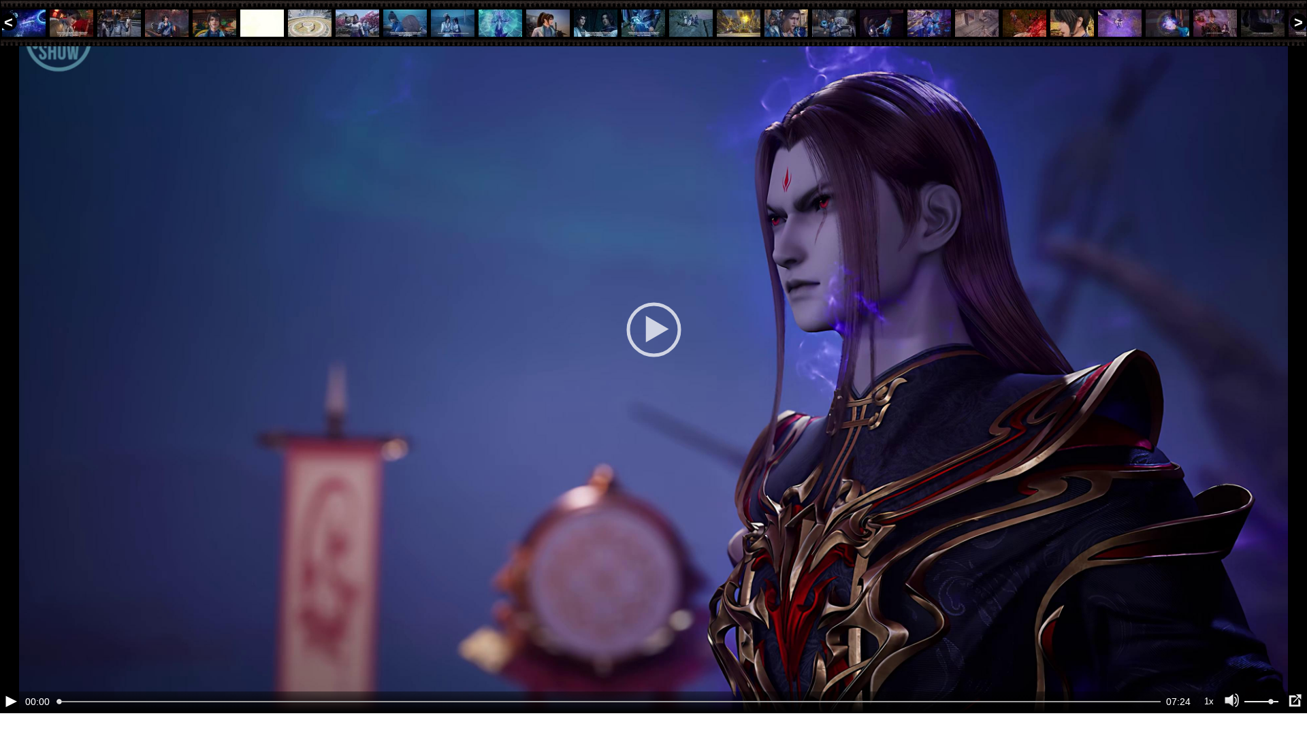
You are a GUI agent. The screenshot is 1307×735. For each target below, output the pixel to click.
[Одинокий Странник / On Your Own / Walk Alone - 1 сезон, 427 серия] (1167, 23)
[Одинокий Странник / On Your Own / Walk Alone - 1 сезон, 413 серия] (500, 23)
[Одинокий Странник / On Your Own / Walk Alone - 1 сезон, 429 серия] (1263, 23)
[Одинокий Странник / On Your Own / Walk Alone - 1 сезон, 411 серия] (405, 23)
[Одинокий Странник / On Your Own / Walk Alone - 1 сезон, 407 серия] (214, 23)
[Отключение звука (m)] (1232, 701)
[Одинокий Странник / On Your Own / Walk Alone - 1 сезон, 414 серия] (548, 23)
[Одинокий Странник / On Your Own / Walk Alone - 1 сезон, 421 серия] (881, 23)
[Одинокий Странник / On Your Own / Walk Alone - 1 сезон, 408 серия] (262, 23)
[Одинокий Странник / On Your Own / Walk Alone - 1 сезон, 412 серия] (453, 23)
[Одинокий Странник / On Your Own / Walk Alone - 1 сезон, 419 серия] (786, 23)
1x (1209, 701)
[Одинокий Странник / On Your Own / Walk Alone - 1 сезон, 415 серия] (595, 23)
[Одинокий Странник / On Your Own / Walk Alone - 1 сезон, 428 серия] (1215, 23)
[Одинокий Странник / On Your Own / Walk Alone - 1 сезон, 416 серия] (643, 23)
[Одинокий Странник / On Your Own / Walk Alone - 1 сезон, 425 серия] (1072, 23)
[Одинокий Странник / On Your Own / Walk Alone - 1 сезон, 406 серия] (167, 23)
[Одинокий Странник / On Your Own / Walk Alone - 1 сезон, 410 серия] (357, 23)
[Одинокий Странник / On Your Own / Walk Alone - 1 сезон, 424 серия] (1024, 23)
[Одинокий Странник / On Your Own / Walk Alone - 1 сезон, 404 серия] (71, 23)
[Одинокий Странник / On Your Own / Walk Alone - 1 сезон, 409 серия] (310, 23)
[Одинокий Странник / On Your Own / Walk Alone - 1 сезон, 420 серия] (834, 23)
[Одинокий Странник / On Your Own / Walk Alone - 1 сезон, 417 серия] (691, 23)
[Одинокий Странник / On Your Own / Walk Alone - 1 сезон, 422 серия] (929, 23)
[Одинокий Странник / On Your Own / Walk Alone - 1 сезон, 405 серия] (119, 23)
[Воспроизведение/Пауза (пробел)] (11, 701)
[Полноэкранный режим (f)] (1295, 701)
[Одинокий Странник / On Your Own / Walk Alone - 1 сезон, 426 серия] (1120, 23)
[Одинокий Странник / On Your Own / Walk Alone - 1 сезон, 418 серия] (738, 23)
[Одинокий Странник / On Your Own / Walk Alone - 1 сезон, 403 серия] (24, 23)
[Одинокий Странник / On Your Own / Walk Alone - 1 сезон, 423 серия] (977, 23)
